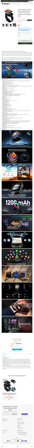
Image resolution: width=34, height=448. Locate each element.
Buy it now (24, 43)
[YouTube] (6, 421)
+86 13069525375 (23, 434)
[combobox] (22, 3)
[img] (4, 354)
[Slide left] (16, 25)
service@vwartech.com (22, 432)
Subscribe (14, 414)
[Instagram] (3, 421)
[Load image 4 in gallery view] (14, 25)
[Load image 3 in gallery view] (10, 25)
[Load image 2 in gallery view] (7, 25)
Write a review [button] (17, 349)
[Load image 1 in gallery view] (3, 25)
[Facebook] (5, 421)
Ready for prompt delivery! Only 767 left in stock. (24, 33)
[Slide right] (16, 24)
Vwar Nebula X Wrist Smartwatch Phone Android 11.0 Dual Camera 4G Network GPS (9, 394)
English (16, 437)
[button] (31, 446)
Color (20, 24)
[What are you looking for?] (31, 3)
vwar (17, 439)
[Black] (18, 25)
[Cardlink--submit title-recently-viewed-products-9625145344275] (9, 385)
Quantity (19, 36)
